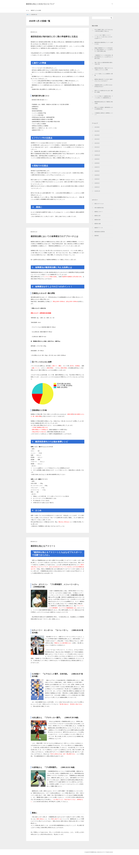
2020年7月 (97, 167)
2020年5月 (97, 175)
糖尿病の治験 (98, 223)
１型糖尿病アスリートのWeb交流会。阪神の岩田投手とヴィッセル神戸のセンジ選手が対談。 (104, 57)
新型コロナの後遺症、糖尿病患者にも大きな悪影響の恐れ (104, 108)
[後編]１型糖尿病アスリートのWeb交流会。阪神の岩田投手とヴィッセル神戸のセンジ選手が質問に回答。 (104, 49)
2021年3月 (97, 143)
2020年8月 (97, 163)
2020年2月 (97, 183)
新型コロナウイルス (99, 203)
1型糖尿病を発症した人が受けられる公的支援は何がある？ (103, 85)
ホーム (27, 10)
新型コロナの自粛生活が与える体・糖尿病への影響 (104, 91)
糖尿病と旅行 (98, 215)
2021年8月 (97, 127)
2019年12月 (97, 191)
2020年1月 (97, 187)
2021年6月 (97, 131)
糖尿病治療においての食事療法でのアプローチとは (54, 236)
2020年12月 (97, 151)
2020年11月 (97, 155)
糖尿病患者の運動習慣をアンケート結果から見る (104, 43)
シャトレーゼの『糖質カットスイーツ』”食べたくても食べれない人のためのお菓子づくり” (103, 37)
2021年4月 (97, 139)
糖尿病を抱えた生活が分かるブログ (40, 4)
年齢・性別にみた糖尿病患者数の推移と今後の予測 (104, 63)
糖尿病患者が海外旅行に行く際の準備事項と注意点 (54, 36)
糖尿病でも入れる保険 (36, 10)
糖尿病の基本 (98, 219)
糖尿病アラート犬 (99, 227)
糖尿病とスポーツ (99, 211)
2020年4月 (97, 179)
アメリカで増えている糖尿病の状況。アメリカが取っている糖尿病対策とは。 (104, 97)
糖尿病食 (97, 235)
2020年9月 (97, 159)
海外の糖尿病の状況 (99, 207)
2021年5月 (97, 135)
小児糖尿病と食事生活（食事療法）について (104, 113)
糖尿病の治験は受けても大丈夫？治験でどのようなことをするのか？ (104, 80)
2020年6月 (97, 171)
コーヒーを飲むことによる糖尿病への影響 (104, 74)
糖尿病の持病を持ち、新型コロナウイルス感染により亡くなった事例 (104, 68)
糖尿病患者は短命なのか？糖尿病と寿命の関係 (104, 102)
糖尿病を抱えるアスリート (43, 546)
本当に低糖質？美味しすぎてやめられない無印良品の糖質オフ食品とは (104, 30)
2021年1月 (97, 147)
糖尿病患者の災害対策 (100, 231)
